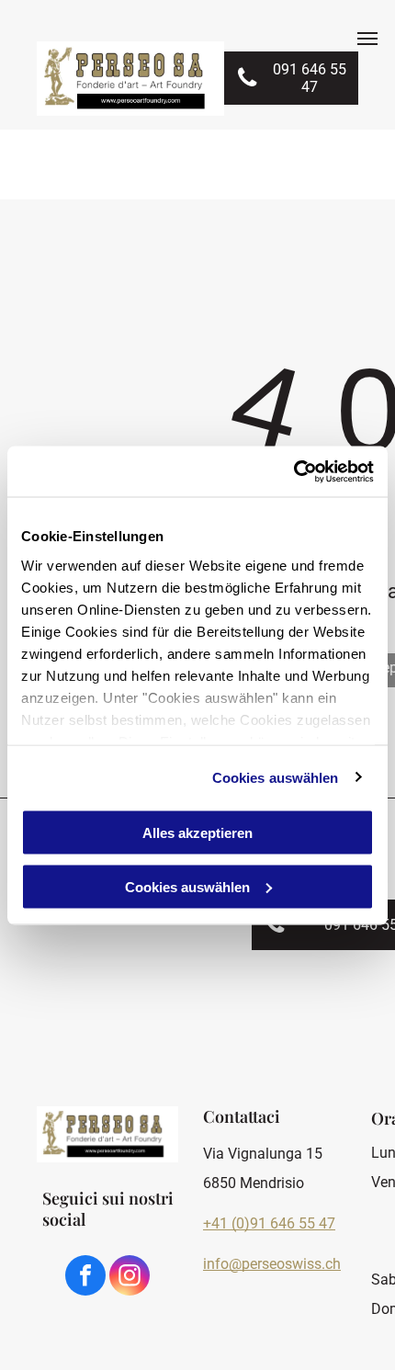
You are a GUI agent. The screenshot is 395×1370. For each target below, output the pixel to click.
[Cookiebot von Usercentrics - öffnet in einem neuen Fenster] (293, 471)
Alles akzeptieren (197, 833)
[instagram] (129, 1277)
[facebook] (85, 1277)
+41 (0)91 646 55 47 (269, 1223)
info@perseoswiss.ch (272, 1264)
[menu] (367, 38)
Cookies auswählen (275, 777)
